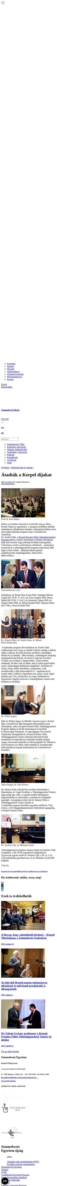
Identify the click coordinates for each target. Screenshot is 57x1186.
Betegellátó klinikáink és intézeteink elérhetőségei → (19, 1077)
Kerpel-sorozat (36, 871)
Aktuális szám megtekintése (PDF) (23, 1161)
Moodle (10, 369)
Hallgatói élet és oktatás (22, 467)
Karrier (10, 379)
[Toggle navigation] (2, 422)
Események (12, 457)
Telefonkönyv (13, 371)
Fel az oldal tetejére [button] (10, 1051)
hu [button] (2, 416)
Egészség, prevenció (16, 447)
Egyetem (11, 363)
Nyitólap (5, 467)
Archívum (11, 460)
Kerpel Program (25, 871)
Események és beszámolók (10, 871)
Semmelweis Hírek (10, 410)
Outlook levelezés (15, 374)
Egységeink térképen (8, 1081)
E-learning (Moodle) (10, 1180)
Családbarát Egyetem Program (15, 1175)
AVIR (4, 1172)
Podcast (10, 455)
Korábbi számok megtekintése (21, 1164)
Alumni (4, 1169)
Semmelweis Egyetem (11, 1167)
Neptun (10, 366)
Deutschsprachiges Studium (14, 1177)
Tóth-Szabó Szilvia (7, 484)
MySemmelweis (14, 377)
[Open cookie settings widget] (4, 1181)
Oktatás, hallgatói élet (17, 449)
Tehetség (45, 871)
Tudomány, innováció (17, 452)
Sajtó (9, 462)
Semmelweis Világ (15, 444)
